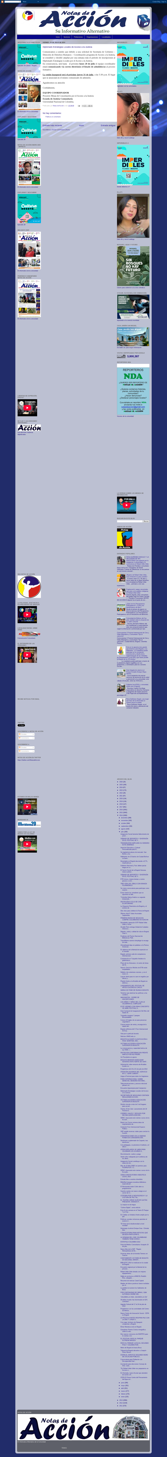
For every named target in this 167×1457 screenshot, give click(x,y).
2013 (121, 1400)
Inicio (58, 37)
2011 (121, 1406)
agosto (123, 829)
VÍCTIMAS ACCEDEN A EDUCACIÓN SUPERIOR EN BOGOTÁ (133, 1100)
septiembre (125, 826)
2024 (121, 787)
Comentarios (24, 738)
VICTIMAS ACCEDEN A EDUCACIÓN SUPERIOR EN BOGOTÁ (133, 1044)
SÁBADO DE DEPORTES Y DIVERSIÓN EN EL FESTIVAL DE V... (134, 839)
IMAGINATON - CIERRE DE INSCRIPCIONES (130, 998)
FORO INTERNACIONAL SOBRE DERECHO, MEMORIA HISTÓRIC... (133, 1080)
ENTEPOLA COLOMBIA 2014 (130, 1242)
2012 (121, 1403)
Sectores (67, 37)
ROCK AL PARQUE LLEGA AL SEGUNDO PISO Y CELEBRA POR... (135, 1344)
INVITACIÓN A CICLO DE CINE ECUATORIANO (131, 902)
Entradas (23, 734)
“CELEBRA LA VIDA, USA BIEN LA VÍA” (134, 1297)
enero (123, 1397)
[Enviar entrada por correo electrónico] (78, 106)
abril (122, 1388)
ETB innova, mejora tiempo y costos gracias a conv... (133, 880)
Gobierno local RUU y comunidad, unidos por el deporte (137, 685)
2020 (121, 798)
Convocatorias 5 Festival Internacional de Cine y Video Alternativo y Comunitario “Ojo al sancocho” (133, 634)
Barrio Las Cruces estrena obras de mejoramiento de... (132, 1123)
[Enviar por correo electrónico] (83, 106)
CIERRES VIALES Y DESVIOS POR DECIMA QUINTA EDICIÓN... (133, 1114)
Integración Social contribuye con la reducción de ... (132, 1162)
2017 (121, 807)
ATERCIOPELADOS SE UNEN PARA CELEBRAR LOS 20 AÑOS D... (133, 1150)
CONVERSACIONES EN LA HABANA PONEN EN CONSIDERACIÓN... (133, 1137)
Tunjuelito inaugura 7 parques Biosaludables (130, 1016)
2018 (121, 804)
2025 (121, 784)
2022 (121, 793)
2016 (121, 810)
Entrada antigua (108, 125)
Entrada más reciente (52, 125)
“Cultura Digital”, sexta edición (130, 1207)
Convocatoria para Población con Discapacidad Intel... (131, 1360)
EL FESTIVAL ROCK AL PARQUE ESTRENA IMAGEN (132, 1339)
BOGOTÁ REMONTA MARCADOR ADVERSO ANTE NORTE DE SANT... (134, 1061)
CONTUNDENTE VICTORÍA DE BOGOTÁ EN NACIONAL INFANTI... (134, 1259)
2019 (121, 801)
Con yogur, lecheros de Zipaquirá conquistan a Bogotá (131, 1323)
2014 (121, 815)
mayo (123, 1385)
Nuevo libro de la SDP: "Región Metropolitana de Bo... (131, 1250)
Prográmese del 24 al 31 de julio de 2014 (134, 1069)
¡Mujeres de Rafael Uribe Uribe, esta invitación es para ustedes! (136, 575)
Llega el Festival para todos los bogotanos (134, 1076)
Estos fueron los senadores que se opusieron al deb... (132, 893)
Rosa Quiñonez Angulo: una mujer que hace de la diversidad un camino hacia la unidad (137, 700)
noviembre (124, 820)
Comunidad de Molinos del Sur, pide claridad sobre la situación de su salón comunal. (137, 619)
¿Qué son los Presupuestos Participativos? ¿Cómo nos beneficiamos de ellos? (135, 605)
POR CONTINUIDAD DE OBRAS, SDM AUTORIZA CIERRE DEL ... (134, 1293)
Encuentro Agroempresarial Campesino (133, 1088)
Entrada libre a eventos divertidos (132, 1179)
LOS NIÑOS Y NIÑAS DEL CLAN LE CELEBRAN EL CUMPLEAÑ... (133, 1003)
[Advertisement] (29, 357)
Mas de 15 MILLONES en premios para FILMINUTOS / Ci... (133, 1166)
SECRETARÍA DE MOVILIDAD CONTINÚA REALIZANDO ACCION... (135, 1096)
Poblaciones (78, 37)
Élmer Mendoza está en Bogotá (131, 1327)
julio (122, 832)
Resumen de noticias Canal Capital (132, 1281)
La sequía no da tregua (128, 1205)
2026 (121, 782)
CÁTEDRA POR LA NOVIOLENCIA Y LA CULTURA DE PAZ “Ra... (134, 1196)
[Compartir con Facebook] (89, 106)
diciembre (124, 818)
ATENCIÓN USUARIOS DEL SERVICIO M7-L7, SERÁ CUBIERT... (134, 1072)
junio (123, 1383)
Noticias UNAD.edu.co (128, 1036)
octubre (123, 823)
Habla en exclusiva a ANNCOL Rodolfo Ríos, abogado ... (133, 1277)
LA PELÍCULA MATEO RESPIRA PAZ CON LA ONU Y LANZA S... (135, 1318)
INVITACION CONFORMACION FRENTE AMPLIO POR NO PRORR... (134, 1053)
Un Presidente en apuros (129, 1057)
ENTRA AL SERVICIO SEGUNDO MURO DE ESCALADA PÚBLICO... (134, 1355)
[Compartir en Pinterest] (91, 106)
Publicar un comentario (53, 117)
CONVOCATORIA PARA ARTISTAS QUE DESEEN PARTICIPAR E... (134, 1233)
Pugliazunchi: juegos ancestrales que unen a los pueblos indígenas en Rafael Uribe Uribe (137, 591)
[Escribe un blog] (85, 106)
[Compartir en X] (87, 106)
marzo (123, 1391)
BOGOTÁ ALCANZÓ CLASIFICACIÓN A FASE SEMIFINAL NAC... (134, 1040)
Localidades (106, 37)
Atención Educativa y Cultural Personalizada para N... (130, 848)
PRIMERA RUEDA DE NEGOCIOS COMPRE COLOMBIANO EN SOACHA (134, 919)
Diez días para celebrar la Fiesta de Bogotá (135, 911)
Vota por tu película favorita (130, 1033)
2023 (121, 790)
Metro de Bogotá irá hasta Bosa (131, 1347)
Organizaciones (92, 37)
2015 (121, 812)
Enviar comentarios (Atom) (61, 130)
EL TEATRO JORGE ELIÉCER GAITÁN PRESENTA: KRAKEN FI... (134, 1201)
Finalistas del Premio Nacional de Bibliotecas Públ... (132, 937)
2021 (121, 796)
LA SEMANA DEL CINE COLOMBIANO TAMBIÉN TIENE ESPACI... (134, 1238)
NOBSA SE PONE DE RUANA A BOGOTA (135, 990)
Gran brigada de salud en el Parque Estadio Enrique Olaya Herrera (136, 671)
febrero (123, 1394)
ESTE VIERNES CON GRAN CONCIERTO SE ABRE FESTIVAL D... (135, 1007)
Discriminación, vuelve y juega (131, 1154)
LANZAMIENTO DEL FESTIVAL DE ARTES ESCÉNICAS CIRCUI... (132, 986)
